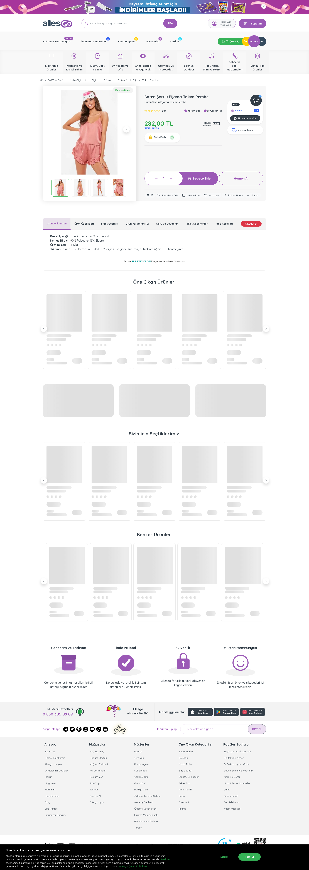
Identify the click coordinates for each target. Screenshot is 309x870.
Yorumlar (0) (214, 110)
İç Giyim (93, 80)
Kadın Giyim (76, 80)
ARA (170, 23)
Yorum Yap (193, 110)
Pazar (254, 41)
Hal (261, 41)
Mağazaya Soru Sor (247, 118)
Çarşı (246, 41)
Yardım (174, 41)
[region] (154, 857)
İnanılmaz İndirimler (94, 41)
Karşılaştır (213, 195)
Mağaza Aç (232, 41)
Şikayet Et (251, 223)
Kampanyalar (126, 41)
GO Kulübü (152, 41)
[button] (89, 132)
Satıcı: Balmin (151, 128)
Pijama (108, 80)
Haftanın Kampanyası (56, 41)
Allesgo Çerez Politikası (133, 866)
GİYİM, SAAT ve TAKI (51, 80)
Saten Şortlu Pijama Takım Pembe (138, 80)
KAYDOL (257, 729)
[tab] (57, 224)
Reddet (165, 859)
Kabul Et (249, 856)
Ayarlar (224, 856)
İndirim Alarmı (235, 195)
